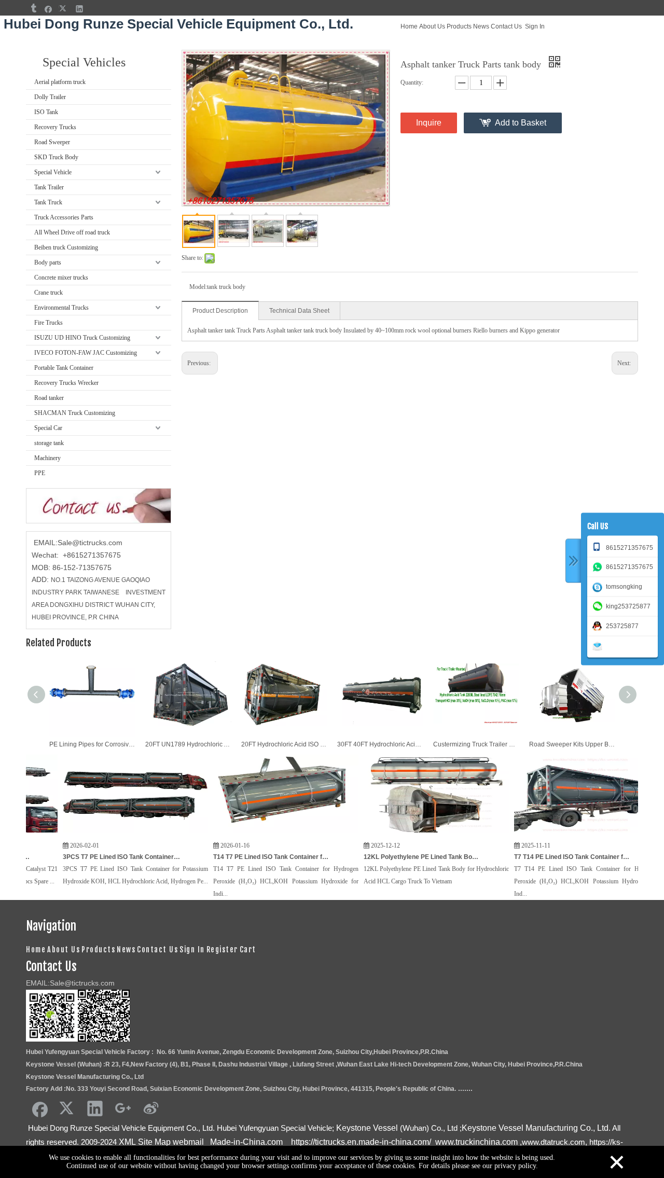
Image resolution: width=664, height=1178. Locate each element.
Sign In (535, 26)
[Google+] (122, 1108)
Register (222, 949)
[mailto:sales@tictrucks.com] (599, 645)
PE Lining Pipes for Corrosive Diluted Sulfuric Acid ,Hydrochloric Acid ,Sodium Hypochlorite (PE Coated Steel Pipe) (92, 744)
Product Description (220, 310)
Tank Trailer (49, 187)
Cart (248, 949)
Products (459, 26)
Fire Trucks (48, 322)
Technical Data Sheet (299, 310)
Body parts (47, 262)
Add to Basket (520, 122)
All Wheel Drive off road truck (72, 232)
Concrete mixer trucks (61, 277)
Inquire (428, 122)
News (481, 26)
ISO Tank (46, 112)
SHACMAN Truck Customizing (74, 413)
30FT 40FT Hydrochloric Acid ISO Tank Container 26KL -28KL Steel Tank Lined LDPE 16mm (380, 744)
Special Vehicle (53, 172)
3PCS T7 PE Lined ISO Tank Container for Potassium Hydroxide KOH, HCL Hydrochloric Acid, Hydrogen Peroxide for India (80, 857)
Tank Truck (48, 202)
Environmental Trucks (61, 307)
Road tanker (49, 397)
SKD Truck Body (56, 157)
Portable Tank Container (63, 367)
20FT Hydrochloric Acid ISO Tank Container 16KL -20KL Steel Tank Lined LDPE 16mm (284, 744)
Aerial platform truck (60, 82)
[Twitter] (64, 8)
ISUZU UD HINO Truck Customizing (82, 337)
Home (409, 26)
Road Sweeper (52, 142)
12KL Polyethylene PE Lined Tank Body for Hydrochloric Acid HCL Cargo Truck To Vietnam (380, 857)
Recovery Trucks (55, 127)
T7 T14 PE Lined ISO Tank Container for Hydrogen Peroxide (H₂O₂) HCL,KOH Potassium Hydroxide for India (531, 857)
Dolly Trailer (50, 97)
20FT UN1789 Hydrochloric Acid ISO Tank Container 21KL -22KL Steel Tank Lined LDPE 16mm (188, 744)
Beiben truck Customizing (66, 247)
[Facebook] (48, 8)
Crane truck (48, 292)
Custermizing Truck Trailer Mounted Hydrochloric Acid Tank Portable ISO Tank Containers (476, 744)
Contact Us (506, 26)
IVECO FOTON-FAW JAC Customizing (85, 352)
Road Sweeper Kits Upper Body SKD (572, 744)
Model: (198, 286)
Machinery (47, 458)
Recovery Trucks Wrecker (66, 382)
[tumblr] (32, 8)
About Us (432, 26)
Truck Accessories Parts (63, 217)
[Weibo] (151, 1108)
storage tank (49, 443)
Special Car (48, 428)
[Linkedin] (79, 8)
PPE (39, 473)
